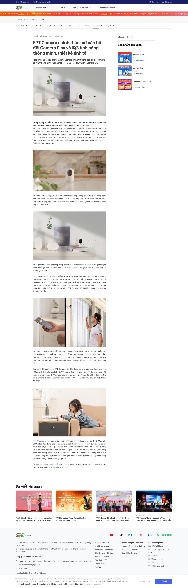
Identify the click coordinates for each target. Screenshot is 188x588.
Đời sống (87, 26)
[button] (172, 506)
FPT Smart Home (155, 559)
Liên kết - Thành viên (104, 549)
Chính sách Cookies (27, 584)
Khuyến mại (30, 26)
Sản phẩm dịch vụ (41, 8)
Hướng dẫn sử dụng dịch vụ (133, 546)
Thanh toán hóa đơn (130, 549)
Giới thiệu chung (102, 546)
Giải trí (56, 26)
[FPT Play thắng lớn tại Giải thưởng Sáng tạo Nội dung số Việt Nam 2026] (74, 501)
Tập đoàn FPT (101, 560)
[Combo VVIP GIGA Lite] (125, 84)
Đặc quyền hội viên (80, 8)
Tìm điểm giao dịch (156, 566)
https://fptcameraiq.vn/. (57, 467)
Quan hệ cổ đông (102, 556)
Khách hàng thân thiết (109, 26)
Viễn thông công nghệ (44, 26)
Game (80, 26)
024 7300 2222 (25, 568)
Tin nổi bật (20, 26)
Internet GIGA (138, 55)
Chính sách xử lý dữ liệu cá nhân (50, 584)
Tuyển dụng (100, 563)
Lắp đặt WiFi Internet (157, 546)
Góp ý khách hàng (129, 553)
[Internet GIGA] (125, 57)
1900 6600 (166, 535)
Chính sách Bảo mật (73, 584)
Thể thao (72, 26)
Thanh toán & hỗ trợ (107, 8)
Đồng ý (164, 581)
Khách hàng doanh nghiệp (42, 2)
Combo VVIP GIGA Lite (142, 82)
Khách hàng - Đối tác (104, 553)
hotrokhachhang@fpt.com (29, 565)
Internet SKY (138, 68)
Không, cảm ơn (145, 581)
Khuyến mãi (153, 562)
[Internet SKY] (125, 70)
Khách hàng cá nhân (22, 2)
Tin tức (62, 8)
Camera (64, 26)
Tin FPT (41, 19)
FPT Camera (38, 441)
